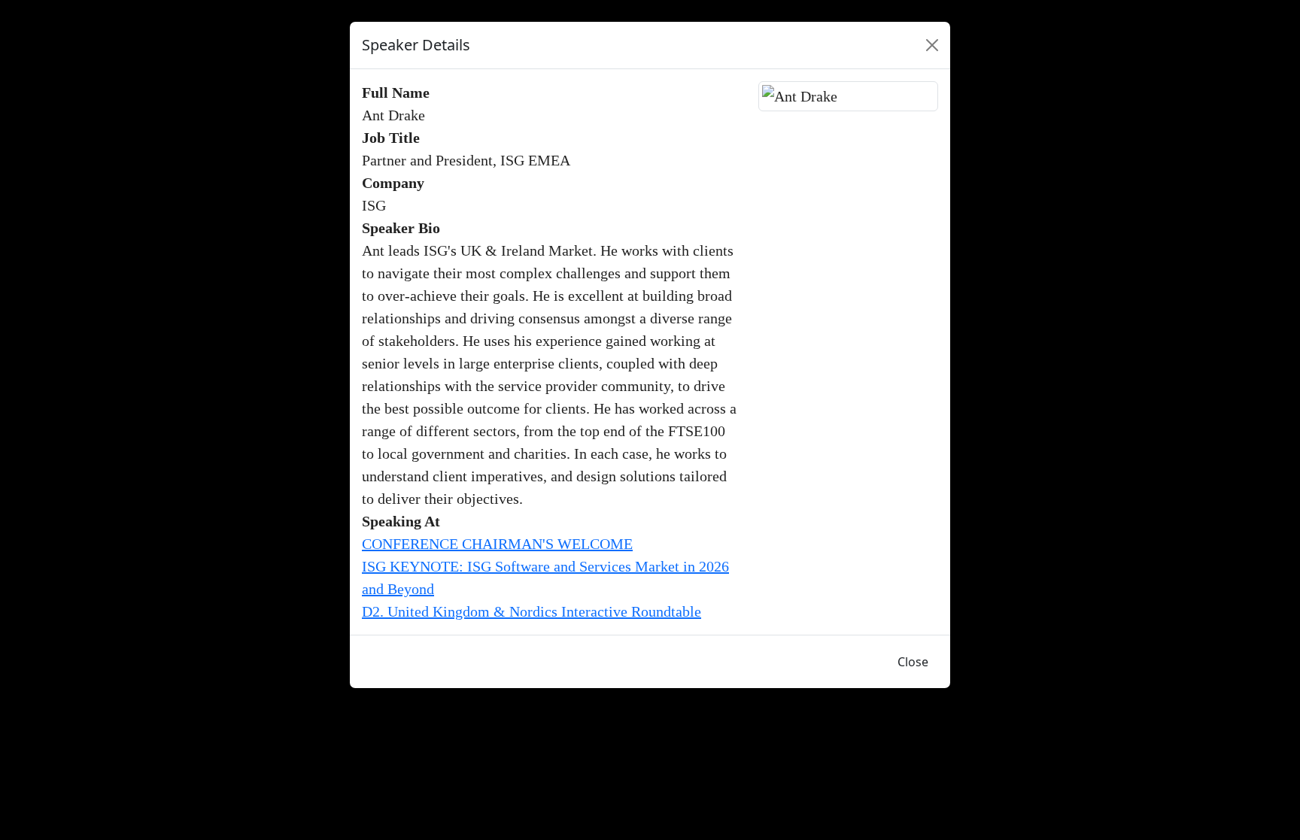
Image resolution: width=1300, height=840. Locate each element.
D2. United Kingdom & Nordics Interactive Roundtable (531, 611)
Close (913, 662)
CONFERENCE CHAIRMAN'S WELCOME (497, 543)
